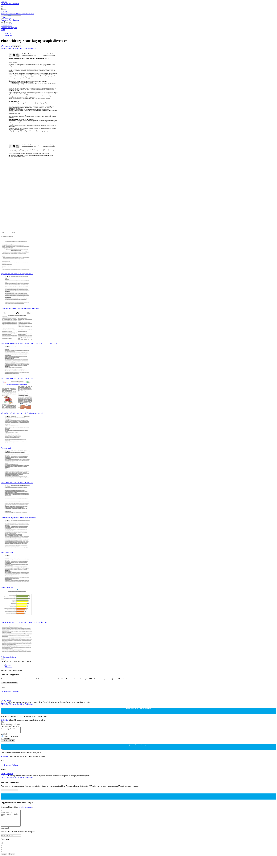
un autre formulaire (25, 807)
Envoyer (11, 854)
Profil (3, 30)
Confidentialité (11, 704)
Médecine (8, 35)
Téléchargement (6, 46)
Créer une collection (8, 740)
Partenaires (9, 700)
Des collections (14, 20)
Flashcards (15, 4)
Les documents (6, 4)
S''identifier (5, 12)
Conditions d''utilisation (25, 704)
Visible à (4, 734)
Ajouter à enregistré (29, 48)
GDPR (3, 704)
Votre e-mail (5, 828)
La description (10, 726)
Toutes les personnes (11, 736)
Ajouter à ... (16, 46)
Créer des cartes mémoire (25, 14)
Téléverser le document (9, 14)
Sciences (8, 33)
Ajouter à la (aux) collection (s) (11, 48)
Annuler (4, 854)
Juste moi (7, 738)
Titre (2, 722)
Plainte (3, 700)
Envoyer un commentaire (9, 683)
